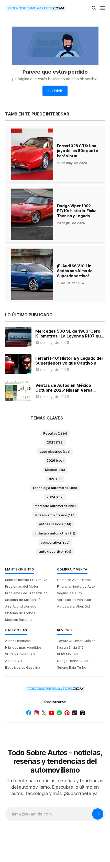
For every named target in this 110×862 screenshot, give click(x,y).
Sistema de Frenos (20, 613)
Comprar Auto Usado (74, 580)
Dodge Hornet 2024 (73, 661)
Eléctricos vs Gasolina (22, 667)
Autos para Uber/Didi (74, 606)
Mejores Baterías (18, 620)
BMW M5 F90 (67, 654)
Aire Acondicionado (20, 606)
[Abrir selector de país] (15, 8)
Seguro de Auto (69, 593)
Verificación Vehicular (74, 600)
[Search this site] (94, 8)
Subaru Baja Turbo (71, 667)
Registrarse (55, 702)
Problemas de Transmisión (26, 593)
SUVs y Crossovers (20, 654)
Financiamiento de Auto (76, 586)
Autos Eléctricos (18, 641)
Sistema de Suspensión (23, 600)
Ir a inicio (55, 90)
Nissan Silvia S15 (70, 647)
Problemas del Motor (21, 586)
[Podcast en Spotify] (59, 712)
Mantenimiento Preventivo (26, 580)
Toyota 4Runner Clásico (76, 641)
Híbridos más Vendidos (23, 647)
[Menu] (102, 8)
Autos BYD (13, 661)
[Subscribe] (97, 814)
